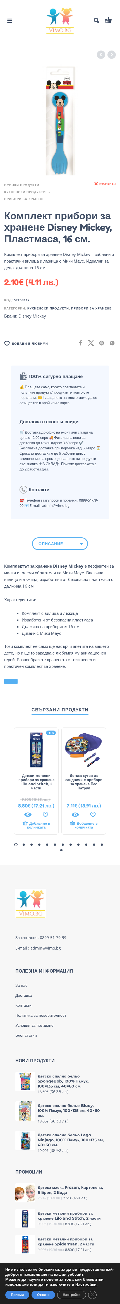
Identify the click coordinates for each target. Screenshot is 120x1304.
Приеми (17, 1295)
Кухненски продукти (25, 192)
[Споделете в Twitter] (89, 343)
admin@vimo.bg (45, 948)
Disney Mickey (32, 316)
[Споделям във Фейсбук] (78, 343)
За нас (21, 985)
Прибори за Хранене (24, 199)
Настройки (86, 1284)
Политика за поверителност (40, 1015)
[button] (10, 20)
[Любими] (45, 814)
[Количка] (108, 20)
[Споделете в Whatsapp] (110, 343)
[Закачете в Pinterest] (100, 343)
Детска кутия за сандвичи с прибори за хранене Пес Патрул (83, 781)
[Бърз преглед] (28, 814)
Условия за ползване (34, 1025)
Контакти (23, 1005)
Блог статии (26, 1035)
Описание (51, 543)
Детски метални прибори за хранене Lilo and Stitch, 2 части (36, 781)
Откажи (43, 1295)
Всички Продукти (21, 185)
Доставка (23, 995)
